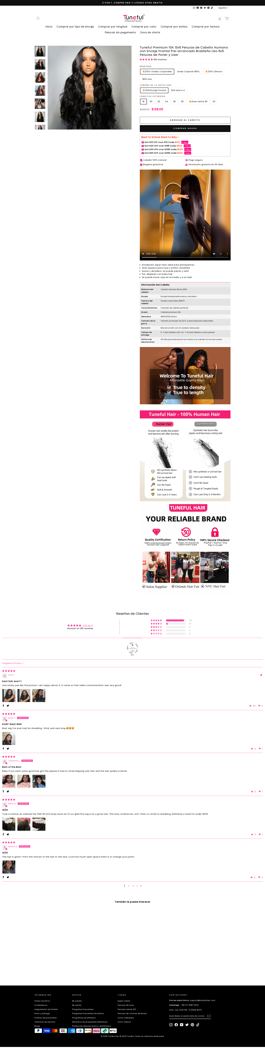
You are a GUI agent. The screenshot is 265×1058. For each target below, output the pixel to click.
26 (174, 101)
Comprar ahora (185, 128)
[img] (8, 670)
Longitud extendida (153, 96)
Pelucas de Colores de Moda (132, 1013)
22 (159, 101)
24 (166, 101)
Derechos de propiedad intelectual (89, 1022)
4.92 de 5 (88, 625)
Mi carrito (77, 1005)
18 (143, 101)
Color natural (124, 1022)
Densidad (146, 66)
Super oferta (124, 1001)
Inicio (49, 26)
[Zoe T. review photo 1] (8, 695)
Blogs (37, 1026)
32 (214, 101)
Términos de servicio (45, 1022)
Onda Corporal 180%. (188, 71)
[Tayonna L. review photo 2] (24, 781)
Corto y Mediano (126, 1018)
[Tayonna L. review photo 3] (39, 781)
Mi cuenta (77, 1001)
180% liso (147, 79)
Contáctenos (41, 1005)
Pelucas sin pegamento (120, 32)
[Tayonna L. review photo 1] (8, 781)
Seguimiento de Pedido (46, 1009)
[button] (147, 59)
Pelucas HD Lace (126, 1005)
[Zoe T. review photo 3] (39, 695)
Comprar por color (144, 26)
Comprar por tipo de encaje (75, 26)
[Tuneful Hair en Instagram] (171, 1024)
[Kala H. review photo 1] (8, 738)
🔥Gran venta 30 (198, 101)
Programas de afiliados (84, 1018)
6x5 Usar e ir (178, 90)
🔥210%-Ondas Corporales (157, 71)
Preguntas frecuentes (83, 1009)
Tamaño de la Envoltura (156, 85)
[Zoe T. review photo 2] (24, 695)
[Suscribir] (209, 1016)
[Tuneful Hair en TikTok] (197, 1024)
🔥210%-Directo (213, 71)
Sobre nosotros (42, 1001)
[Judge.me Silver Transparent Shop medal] (132, 648)
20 (151, 101)
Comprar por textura (205, 26)
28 (182, 101)
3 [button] (133, 885)
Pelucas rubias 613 (127, 1009)
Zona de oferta (150, 32)
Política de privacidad (46, 1018)
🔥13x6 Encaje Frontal (154, 90)
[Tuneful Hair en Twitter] (187, 1024)
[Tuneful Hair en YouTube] (181, 1024)
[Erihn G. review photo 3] (39, 824)
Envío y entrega (42, 1013)
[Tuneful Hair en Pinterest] (192, 1024)
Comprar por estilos (174, 26)
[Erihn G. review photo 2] (24, 824)
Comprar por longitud (112, 26)
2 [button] (129, 885)
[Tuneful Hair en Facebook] (176, 1024)
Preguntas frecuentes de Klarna (88, 1013)
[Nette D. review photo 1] (8, 867)
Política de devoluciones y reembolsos (91, 1026)
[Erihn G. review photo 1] (8, 824)
